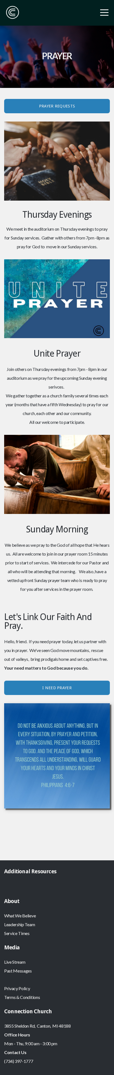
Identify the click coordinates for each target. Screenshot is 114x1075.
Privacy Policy (17, 988)
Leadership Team (19, 924)
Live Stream (14, 961)
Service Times (17, 933)
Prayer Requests (57, 106)
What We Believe (20, 915)
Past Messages (18, 970)
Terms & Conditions (22, 997)
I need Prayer (57, 687)
